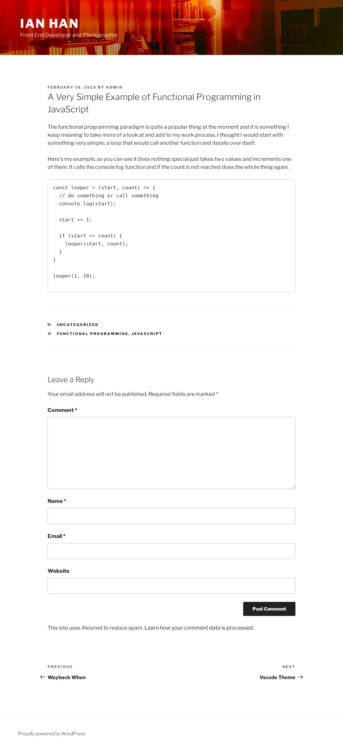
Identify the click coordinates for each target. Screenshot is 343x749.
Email (57, 536)
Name (57, 501)
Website (58, 571)
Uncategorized (78, 324)
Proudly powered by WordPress (51, 733)
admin (114, 87)
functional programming (93, 333)
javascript (147, 333)
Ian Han (49, 23)
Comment (62, 410)
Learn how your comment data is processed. (199, 628)
